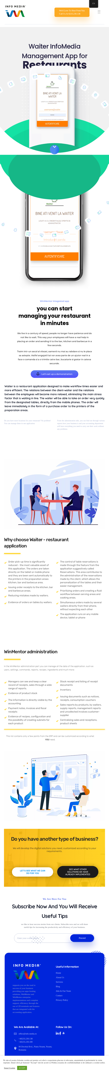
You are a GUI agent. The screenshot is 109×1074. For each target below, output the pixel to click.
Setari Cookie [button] (9, 1068)
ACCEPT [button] (22, 1068)
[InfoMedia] (15, 11)
